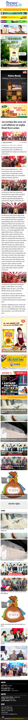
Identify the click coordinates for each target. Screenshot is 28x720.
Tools (23, 10)
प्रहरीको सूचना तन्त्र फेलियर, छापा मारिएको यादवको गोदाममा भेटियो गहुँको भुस (12, 467)
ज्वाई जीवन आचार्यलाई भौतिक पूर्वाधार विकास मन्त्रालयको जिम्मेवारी (13, 643)
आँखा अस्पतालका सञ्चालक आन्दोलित (9, 661)
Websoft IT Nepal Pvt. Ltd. (17, 719)
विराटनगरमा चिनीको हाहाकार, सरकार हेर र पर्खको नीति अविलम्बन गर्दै (13, 411)
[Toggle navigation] (2, 9)
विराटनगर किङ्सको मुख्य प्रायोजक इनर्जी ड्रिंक (10, 677)
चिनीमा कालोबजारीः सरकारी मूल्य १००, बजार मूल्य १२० (13, 440)
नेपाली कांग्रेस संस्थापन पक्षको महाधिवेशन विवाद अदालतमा (12, 453)
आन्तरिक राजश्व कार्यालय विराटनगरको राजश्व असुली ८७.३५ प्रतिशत (12, 496)
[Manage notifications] (3, 717)
